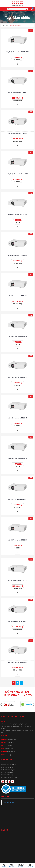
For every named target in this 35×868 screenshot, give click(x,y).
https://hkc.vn (11, 751)
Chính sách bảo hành (7, 772)
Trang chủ (5, 26)
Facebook (30, 866)
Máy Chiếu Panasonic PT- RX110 (17, 92)
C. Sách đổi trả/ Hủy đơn (8, 770)
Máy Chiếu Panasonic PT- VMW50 (17, 174)
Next (33, 704)
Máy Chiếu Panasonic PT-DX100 (17, 296)
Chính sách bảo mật (7, 775)
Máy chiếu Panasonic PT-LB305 (17, 418)
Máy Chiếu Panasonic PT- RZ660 (17, 133)
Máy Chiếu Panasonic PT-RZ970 (17, 662)
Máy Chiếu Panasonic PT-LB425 (17, 540)
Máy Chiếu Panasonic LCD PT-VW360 (17, 52)
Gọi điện (4, 866)
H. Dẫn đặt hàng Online (8, 767)
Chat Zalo (21, 866)
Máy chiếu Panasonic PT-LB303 (17, 377)
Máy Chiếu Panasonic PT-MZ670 (17, 621)
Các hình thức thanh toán (8, 765)
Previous (1, 704)
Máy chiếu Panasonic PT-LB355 (17, 458)
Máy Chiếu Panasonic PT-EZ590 (17, 336)
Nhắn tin (11, 866)
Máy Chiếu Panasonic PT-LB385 (17, 499)
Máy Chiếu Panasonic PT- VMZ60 (17, 255)
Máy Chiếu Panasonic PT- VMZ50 (17, 214)
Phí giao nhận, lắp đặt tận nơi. (9, 777)
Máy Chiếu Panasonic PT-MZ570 (17, 580)
